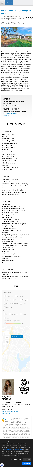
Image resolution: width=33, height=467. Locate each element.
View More (6, 115)
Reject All (27, 459)
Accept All (27, 463)
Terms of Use (18, 449)
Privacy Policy (8, 449)
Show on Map (17, 336)
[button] (2, 465)
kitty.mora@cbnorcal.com (10, 113)
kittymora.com (6, 413)
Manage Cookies (16, 459)
